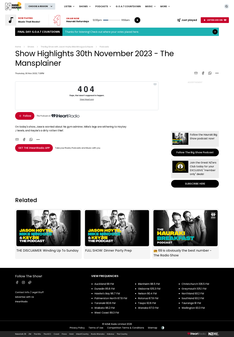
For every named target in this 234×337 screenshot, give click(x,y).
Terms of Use (96, 327)
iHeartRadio (21, 301)
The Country (122, 334)
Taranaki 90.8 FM (104, 303)
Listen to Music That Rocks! (25, 20)
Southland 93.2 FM (193, 298)
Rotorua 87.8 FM (148, 298)
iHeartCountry (82, 334)
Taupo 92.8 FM (147, 303)
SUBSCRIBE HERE (195, 173)
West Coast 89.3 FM (106, 312)
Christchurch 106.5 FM (195, 284)
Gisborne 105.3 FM (149, 289)
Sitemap (152, 327)
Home (18, 46)
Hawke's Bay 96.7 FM (107, 293)
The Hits (37, 334)
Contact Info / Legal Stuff (29, 292)
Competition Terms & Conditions (125, 327)
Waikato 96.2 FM (104, 308)
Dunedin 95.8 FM (104, 289)
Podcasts (104, 46)
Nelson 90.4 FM (147, 293)
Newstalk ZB (20, 334)
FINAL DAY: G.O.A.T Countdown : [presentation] (117, 32)
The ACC (47, 334)
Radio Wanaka (97, 334)
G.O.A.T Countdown (128, 6)
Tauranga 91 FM (191, 303)
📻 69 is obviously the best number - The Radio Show (185, 234)
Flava (64, 334)
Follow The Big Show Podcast (195, 143)
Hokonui (110, 334)
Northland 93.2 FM (193, 293)
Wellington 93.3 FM (193, 308)
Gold (71, 334)
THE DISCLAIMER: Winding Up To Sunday (48, 234)
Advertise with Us (24, 297)
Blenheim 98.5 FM (149, 284)
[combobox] (217, 73)
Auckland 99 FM (104, 284)
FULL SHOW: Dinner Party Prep (117, 234)
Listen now (71, 20)
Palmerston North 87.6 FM (110, 298)
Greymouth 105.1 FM (194, 289)
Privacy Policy (77, 327)
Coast (56, 334)
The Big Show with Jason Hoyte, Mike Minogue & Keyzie (67, 46)
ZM (29, 334)
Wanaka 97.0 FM (148, 308)
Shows (31, 46)
